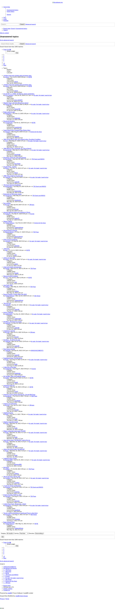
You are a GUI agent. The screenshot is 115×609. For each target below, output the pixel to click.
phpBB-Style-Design (21, 596)
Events (32, 214)
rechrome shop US (9, 385)
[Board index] (57, 2)
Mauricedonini (9, 232)
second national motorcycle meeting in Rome (16, 212)
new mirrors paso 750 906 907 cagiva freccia (16, 440)
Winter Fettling (7, 221)
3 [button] (3, 57)
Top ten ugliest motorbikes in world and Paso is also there (20, 513)
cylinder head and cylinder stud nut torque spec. (17, 75)
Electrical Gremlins (9, 121)
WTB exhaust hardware (10, 239)
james (7, 259)
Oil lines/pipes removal (10, 230)
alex (6, 250)
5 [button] (3, 60)
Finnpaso (8, 514)
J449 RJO (6, 248)
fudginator (8, 113)
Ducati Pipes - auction (10, 166)
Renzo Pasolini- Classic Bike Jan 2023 (15, 294)
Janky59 (7, 177)
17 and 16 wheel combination (12, 485)
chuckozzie (8, 195)
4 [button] (3, 59)
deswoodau (8, 186)
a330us (7, 286)
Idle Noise (37, 296)
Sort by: (16, 533)
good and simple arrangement (12, 267)
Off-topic (31, 204)
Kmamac (7, 487)
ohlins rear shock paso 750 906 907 (14, 449)
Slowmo (7, 132)
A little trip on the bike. (9, 367)
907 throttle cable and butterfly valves (14, 376)
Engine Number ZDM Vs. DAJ (12, 495)
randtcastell (8, 314)
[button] (7, 49)
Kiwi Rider (8, 159)
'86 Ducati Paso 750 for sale (11, 476)
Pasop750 (8, 104)
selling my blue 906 (9, 258)
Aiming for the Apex (36, 132)
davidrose (8, 505)
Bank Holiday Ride (9, 522)
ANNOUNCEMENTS (37, 350)
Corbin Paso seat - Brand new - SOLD (14, 504)
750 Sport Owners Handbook (12, 185)
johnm (7, 77)
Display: (3, 533)
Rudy (6, 359)
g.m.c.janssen (9, 95)
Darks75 (7, 214)
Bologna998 (8, 460)
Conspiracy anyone (9, 331)
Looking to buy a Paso (10, 458)
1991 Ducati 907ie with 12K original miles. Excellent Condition (22, 139)
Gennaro (7, 496)
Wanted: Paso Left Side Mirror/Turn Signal (15, 103)
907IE (30, 77)
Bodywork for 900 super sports (12, 194)
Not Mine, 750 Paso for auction (12, 321)
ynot (6, 277)
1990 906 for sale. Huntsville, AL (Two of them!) (17, 148)
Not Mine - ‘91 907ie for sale (11, 340)
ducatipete (8, 396)
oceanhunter (9, 122)
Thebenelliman (9, 223)
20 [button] (4, 63)
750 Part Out (7, 303)
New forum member (9, 349)
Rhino (7, 168)
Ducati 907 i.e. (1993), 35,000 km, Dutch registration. (19, 94)
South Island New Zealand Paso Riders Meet (16, 130)
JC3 (6, 141)
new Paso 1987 (8, 285)
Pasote (7, 268)
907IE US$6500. (8, 312)
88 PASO (6, 467)
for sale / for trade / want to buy (43, 95)
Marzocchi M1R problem (10, 276)
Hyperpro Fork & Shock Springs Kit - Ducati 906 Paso (19, 394)
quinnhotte (8, 150)
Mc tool (7, 204)
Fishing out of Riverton (10, 403)
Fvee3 (7, 387)
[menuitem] (12, 10)
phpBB (9, 593)
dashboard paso (8, 413)
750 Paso (36, 232)
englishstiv (8, 368)
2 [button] (3, 56)
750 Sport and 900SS (38, 159)
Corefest (7, 478)
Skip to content (4, 33)
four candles (7, 203)
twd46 (7, 378)
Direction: (32, 533)
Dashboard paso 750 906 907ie (12, 358)
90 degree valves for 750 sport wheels (14, 157)
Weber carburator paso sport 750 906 (14, 431)
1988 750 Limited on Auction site (13, 176)
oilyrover (7, 241)
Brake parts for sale (9, 112)
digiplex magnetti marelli (10, 422)
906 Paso (34, 396)
